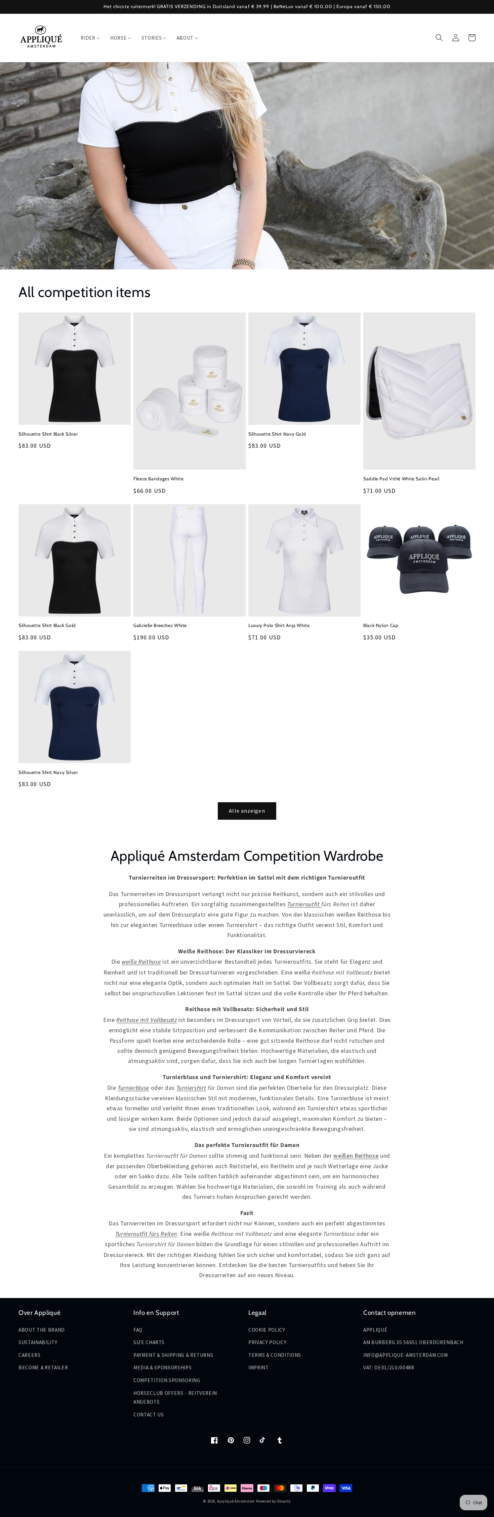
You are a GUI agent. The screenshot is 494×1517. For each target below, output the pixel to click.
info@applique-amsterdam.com (405, 1355)
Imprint (258, 1367)
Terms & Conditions (274, 1355)
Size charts (148, 1342)
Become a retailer (43, 1367)
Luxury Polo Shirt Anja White (279, 625)
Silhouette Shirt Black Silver (48, 434)
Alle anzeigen (247, 810)
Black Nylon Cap (380, 625)
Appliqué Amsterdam (236, 1501)
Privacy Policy (267, 1342)
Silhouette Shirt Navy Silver (48, 772)
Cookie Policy (266, 1330)
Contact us (148, 1414)
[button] (439, 38)
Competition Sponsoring (166, 1380)
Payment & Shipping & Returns (173, 1355)
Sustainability (37, 1342)
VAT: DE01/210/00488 (388, 1367)
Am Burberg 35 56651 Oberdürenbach (413, 1342)
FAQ (137, 1330)
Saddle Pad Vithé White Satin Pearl (401, 478)
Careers (29, 1355)
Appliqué (375, 1330)
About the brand (41, 1330)
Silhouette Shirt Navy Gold (277, 434)
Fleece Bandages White (158, 478)
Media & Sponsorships (162, 1367)
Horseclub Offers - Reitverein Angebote (175, 1397)
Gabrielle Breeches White (160, 625)
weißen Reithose (355, 1155)
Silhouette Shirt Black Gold (47, 625)
